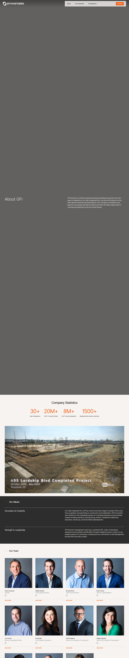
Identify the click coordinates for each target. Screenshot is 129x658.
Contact (119, 3)
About (69, 3)
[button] (18, 600)
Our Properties (79, 3)
